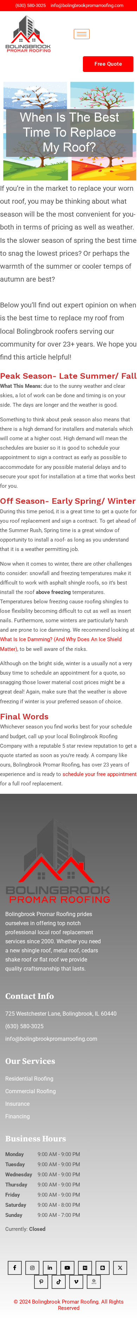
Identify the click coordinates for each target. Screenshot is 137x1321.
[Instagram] (32, 1268)
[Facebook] (15, 1268)
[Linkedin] (50, 1268)
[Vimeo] (76, 1282)
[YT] (67, 1268)
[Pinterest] (41, 1282)
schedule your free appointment (99, 774)
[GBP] (94, 1282)
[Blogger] (103, 1268)
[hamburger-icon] (82, 34)
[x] (120, 1268)
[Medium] (85, 1268)
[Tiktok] (59, 1282)
